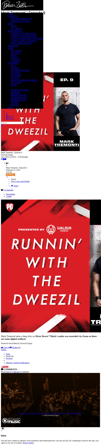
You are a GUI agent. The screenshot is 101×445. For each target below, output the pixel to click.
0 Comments (8, 190)
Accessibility (46, 413)
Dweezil (9, 358)
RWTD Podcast (15, 31)
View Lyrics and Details (20, 181)
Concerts (12, 16)
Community (13, 63)
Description (10, 194)
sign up (16, 372)
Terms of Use (24, 413)
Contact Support (58, 413)
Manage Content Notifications (17, 363)
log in (8, 372)
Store (11, 48)
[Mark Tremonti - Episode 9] (2, 159)
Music (11, 24)
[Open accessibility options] (3, 428)
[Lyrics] (3, 159)
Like (6, 348)
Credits (9, 196)
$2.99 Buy (10, 175)
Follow (4, 350)
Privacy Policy (35, 413)
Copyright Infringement (73, 413)
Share (15, 186)
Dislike (16, 348)
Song (8, 354)
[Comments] (5, 159)
